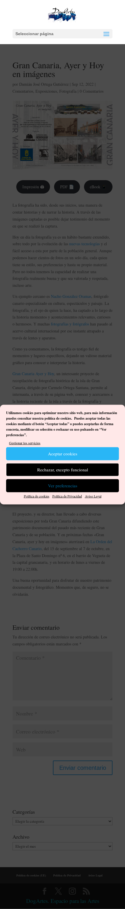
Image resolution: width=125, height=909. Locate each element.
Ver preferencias (62, 486)
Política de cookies (36, 496)
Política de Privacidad (67, 496)
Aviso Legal (93, 496)
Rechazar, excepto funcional (62, 470)
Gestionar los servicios (24, 443)
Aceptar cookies (62, 454)
